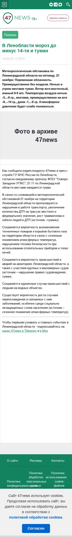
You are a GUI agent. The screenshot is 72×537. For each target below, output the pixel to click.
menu (4, 4)
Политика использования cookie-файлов (56, 479)
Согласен (36, 528)
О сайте (12, 460)
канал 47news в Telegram (19, 330)
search (68, 4)
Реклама (36, 460)
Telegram (56, 4)
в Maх (44, 330)
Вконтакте (51, 4)
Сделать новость (58, 17)
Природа (10, 34)
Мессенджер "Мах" (60, 4)
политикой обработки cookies (35, 517)
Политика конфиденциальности (22, 483)
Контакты (57, 460)
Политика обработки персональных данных (36, 479)
